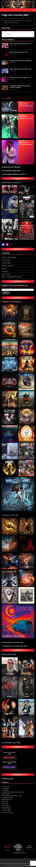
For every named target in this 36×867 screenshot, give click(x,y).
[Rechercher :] (18, 34)
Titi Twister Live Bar (7, 812)
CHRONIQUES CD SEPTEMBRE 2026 (11, 302)
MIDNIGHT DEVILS (26, 713)
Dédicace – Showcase (8, 265)
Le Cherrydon (5, 788)
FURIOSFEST (9, 673)
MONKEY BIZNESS (26, 673)
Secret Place (5, 803)
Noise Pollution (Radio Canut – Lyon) (12, 796)
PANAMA (9, 696)
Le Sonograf (5, 790)
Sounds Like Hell (6, 807)
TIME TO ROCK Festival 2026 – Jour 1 (20, 77)
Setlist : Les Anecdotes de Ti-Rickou (11, 277)
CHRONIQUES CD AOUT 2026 (10, 515)
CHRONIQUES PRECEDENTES (12, 642)
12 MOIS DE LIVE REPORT (11, 167)
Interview (4, 268)
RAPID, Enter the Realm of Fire (19, 52)
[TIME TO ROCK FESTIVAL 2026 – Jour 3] (5, 47)
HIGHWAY (26, 696)
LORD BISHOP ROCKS (26, 736)
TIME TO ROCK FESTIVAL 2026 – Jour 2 (21, 69)
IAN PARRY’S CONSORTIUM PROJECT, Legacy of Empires (20, 86)
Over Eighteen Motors (8, 797)
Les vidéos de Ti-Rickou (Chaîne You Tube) (13, 792)
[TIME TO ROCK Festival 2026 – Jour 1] (5, 81)
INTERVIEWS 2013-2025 (11, 743)
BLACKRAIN (9, 736)
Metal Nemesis (6, 794)
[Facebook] (3, 244)
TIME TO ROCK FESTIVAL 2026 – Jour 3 (21, 43)
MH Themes (28, 865)
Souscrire (5, 292)
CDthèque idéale (6, 263)
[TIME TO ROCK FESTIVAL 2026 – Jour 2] (5, 72)
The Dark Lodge (6, 809)
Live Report (5, 271)
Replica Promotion (7, 799)
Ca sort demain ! (6, 260)
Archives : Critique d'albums (9, 257)
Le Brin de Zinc (6, 786)
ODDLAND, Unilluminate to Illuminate (21, 60)
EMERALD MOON (9, 713)
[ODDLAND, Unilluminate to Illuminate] (5, 64)
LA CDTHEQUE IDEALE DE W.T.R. (14, 174)
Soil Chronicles (6, 805)
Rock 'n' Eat (5, 801)
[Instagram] (7, 244)
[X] (11, 244)
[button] (34, 10)
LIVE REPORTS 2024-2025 (11, 171)
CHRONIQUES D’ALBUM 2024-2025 (14, 646)
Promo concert (6, 274)
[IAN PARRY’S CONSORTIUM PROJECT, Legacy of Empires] (5, 89)
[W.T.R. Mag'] (18, 7)
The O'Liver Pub (6, 810)
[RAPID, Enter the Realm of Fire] (5, 55)
